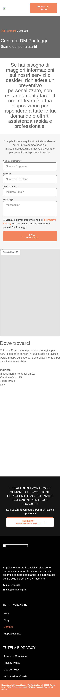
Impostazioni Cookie (15, 676)
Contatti (8, 626)
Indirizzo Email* (10, 186)
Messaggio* (8, 199)
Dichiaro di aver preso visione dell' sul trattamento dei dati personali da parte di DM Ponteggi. (29, 223)
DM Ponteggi (8, 30)
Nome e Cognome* (12, 161)
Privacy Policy (12, 662)
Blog (6, 620)
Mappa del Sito (12, 633)
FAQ (6, 613)
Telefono (7, 173)
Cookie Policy (12, 669)
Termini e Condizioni (15, 656)
